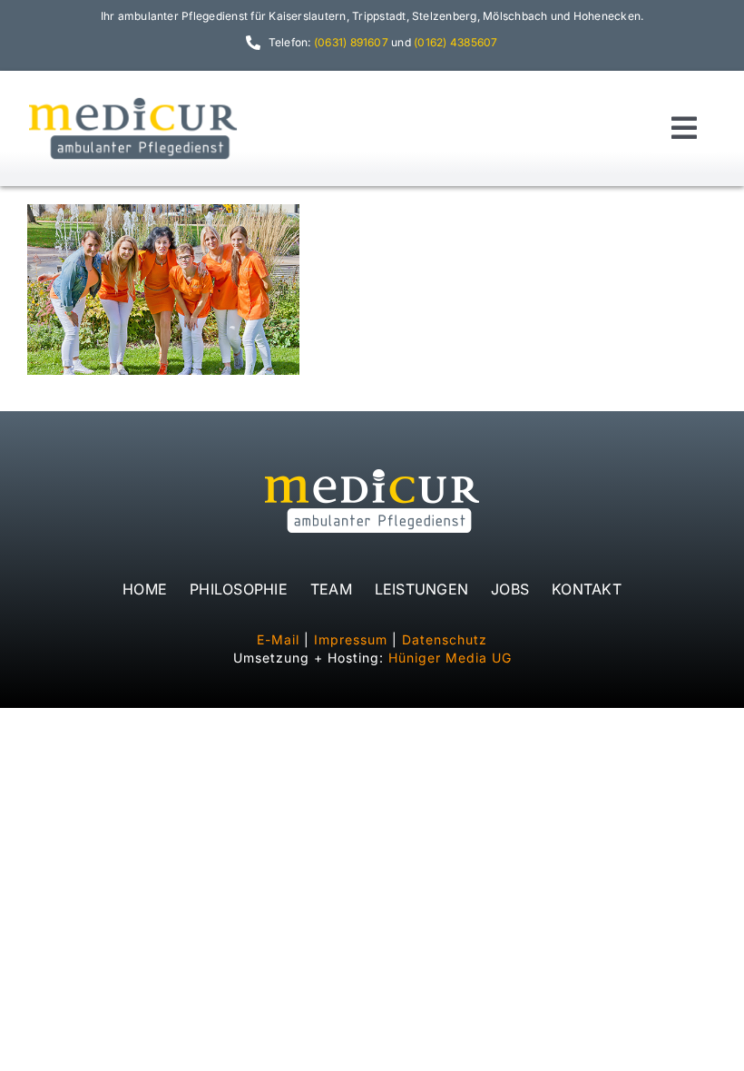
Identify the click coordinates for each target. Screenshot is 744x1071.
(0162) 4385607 (455, 42)
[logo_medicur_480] (133, 101)
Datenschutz (444, 639)
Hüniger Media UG (450, 657)
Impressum (350, 639)
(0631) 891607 (351, 42)
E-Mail (278, 639)
